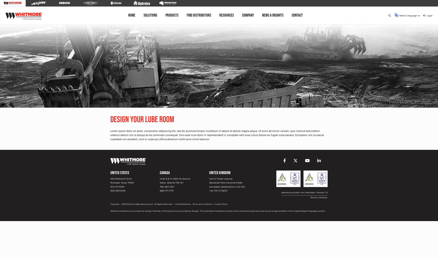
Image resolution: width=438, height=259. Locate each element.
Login (429, 15)
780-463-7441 (167, 186)
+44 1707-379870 (218, 190)
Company (248, 15)
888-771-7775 (166, 190)
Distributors (199, 15)
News (273, 15)
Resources (226, 15)
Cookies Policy (221, 204)
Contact (297, 15)
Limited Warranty (183, 204)
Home (131, 15)
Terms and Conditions (202, 204)
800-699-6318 (117, 190)
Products (171, 15)
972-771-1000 (117, 186)
